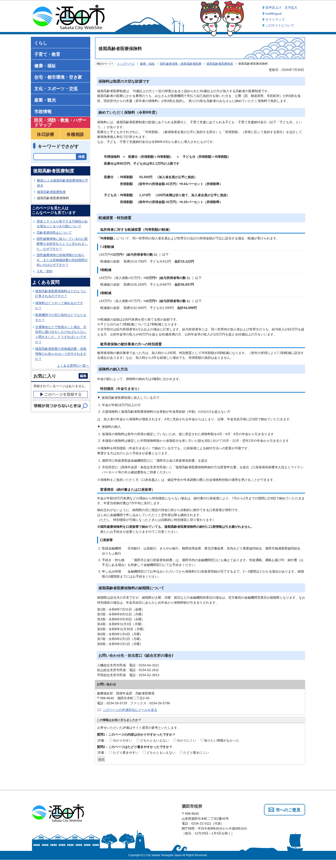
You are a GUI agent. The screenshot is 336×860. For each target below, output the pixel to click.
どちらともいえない (154, 740)
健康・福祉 (147, 63)
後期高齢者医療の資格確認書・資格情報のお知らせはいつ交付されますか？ (60, 353)
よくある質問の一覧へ (73, 365)
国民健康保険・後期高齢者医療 (180, 63)
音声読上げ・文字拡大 (281, 7)
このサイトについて (279, 25)
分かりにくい (186, 740)
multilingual (273, 13)
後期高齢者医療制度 (219, 63)
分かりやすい (122, 740)
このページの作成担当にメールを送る (130, 710)
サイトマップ (275, 19)
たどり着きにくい (196, 752)
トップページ (126, 63)
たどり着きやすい (126, 752)
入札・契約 (45, 271)
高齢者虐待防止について (54, 232)
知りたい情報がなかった (221, 740)
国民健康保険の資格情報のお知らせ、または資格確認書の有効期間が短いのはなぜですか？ (62, 260)
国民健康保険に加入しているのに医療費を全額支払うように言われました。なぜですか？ (62, 243)
